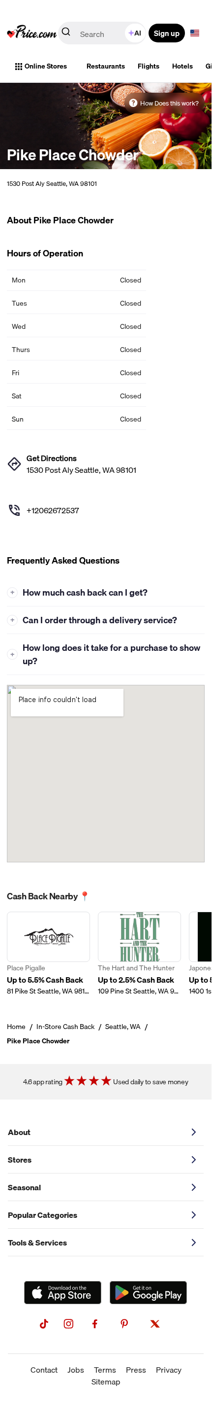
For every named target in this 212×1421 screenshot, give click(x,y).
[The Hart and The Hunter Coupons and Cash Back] (139, 954)
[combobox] (103, 33)
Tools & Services (37, 1242)
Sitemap (106, 1381)
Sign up (167, 33)
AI (137, 33)
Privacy (169, 1370)
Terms (105, 1370)
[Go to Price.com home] (32, 33)
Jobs (75, 1370)
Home (16, 1026)
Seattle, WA (123, 1026)
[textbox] (194, 33)
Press (136, 1370)
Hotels (182, 66)
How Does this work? (169, 103)
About (19, 1132)
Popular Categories (42, 1214)
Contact (44, 1370)
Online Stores (46, 66)
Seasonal (24, 1187)
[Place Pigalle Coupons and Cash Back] (48, 954)
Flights (148, 66)
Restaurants (106, 66)
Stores (19, 1159)
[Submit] (66, 33)
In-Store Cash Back (65, 1026)
